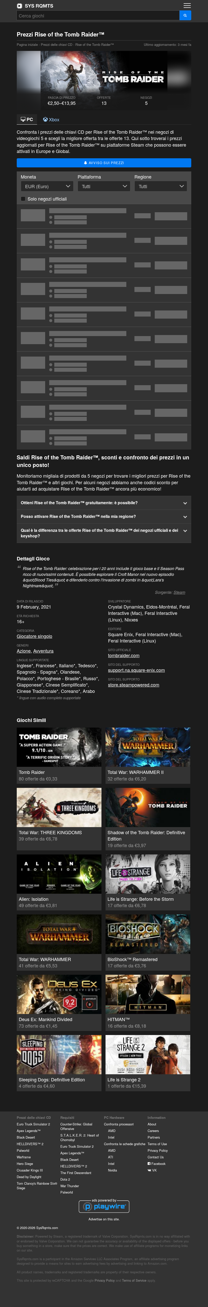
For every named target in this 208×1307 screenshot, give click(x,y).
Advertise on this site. (104, 1219)
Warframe (24, 1157)
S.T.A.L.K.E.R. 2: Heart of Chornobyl (79, 1137)
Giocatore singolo (34, 636)
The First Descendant (75, 1172)
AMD (111, 1130)
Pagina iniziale (35, 5)
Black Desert (26, 1137)
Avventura (43, 650)
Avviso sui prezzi (106, 162)
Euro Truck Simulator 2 (33, 1124)
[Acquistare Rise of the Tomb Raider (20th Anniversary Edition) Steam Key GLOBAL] (104, 339)
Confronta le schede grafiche (124, 1143)
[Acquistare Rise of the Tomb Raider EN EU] (104, 437)
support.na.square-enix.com (136, 670)
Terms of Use (157, 1143)
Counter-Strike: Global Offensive (76, 1126)
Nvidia (112, 1170)
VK (154, 1170)
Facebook (157, 1163)
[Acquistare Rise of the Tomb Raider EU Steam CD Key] (104, 216)
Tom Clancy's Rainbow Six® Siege (37, 1185)
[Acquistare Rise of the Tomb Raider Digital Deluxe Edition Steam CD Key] (104, 388)
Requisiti (67, 1117)
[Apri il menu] (187, 6)
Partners (154, 1137)
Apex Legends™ (29, 1130)
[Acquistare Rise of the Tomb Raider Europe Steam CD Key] (104, 290)
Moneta (28, 176)
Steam (179, 592)
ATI (110, 1157)
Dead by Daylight (29, 1176)
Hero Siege (25, 1163)
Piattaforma (89, 176)
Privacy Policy (158, 1150)
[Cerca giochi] (185, 15)
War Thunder (69, 1185)
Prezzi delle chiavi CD (56, 44)
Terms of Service (134, 1280)
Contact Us (156, 1157)
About (152, 1124)
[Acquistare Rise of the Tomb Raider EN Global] (104, 413)
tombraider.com (124, 655)
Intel (111, 1137)
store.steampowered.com (133, 684)
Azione (24, 650)
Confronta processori (119, 1124)
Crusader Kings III (30, 1170)
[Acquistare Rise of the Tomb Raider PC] (104, 265)
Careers (153, 1130)
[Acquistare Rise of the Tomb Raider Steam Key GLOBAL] (104, 314)
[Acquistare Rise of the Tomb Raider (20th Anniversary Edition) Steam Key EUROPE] (104, 364)
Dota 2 (65, 1179)
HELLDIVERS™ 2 (30, 1143)
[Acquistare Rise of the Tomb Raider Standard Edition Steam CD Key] (104, 241)
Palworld (23, 1150)
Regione (142, 176)
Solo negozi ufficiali (47, 198)
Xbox (53, 119)
